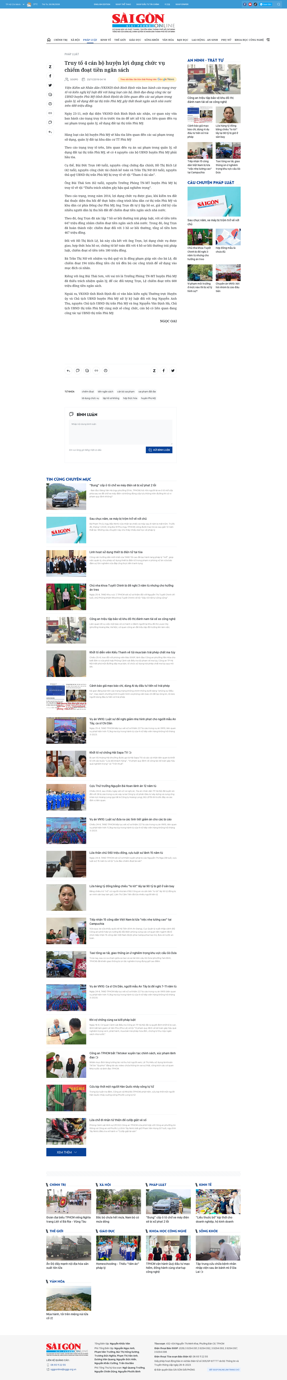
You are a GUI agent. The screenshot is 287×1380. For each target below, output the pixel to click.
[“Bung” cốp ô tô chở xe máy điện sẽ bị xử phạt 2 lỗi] (66, 496)
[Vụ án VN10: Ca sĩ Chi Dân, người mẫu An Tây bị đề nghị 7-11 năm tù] (66, 997)
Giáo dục (135, 39)
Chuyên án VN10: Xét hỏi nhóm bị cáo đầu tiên (227, 287)
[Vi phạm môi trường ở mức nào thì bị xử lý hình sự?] (200, 272)
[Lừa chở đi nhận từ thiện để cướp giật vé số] (66, 1131)
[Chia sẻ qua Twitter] (50, 85)
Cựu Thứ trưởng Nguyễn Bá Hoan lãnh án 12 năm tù (123, 786)
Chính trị (60, 39)
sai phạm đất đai (147, 391)
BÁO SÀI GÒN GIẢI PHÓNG (143, 23)
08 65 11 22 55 (58, 1364)
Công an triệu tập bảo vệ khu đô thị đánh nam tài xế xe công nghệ (133, 619)
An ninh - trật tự (205, 60)
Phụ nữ (226, 39)
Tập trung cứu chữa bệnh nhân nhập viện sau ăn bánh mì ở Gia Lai (216, 1268)
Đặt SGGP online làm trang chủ (224, 1370)
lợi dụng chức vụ (90, 398)
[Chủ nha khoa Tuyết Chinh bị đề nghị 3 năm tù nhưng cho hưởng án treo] (66, 597)
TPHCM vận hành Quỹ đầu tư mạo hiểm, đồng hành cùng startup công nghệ (168, 1268)
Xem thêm (267, 40)
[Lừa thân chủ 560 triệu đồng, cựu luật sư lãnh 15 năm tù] (66, 864)
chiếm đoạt (88, 391)
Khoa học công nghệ (249, 39)
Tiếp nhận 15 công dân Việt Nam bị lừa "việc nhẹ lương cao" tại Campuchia (130, 921)
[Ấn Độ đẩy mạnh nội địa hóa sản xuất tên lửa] (68, 1248)
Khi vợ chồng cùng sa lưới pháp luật (113, 1019)
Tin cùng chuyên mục (68, 479)
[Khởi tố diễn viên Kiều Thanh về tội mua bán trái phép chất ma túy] (66, 663)
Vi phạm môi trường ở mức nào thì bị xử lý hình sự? (200, 287)
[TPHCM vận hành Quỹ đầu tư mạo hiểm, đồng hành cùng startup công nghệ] (168, 1248)
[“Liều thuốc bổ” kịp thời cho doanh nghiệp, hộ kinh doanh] (218, 1201)
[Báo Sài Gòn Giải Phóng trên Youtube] (250, 4)
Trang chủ (48, 40)
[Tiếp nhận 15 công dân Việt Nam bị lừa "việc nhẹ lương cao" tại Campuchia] (66, 931)
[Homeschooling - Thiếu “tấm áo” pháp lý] (118, 1248)
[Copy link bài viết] (50, 113)
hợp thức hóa (130, 398)
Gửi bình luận (161, 449)
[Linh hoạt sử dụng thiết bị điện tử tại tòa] (66, 563)
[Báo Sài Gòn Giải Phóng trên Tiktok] (255, 4)
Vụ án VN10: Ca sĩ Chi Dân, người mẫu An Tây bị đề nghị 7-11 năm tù (133, 986)
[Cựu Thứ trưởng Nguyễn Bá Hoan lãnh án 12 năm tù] (66, 797)
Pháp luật (90, 39)
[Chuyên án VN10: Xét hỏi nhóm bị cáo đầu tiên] (228, 272)
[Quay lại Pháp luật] (50, 132)
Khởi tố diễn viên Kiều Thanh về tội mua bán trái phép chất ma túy (132, 652)
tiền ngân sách (105, 391)
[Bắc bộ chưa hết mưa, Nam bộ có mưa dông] (118, 1201)
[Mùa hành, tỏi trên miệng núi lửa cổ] (68, 1298)
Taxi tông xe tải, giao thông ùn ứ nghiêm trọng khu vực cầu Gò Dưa (133, 953)
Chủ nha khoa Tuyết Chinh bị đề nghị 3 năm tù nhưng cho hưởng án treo (131, 587)
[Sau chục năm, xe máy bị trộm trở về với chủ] (66, 530)
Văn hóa (168, 39)
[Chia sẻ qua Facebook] (50, 76)
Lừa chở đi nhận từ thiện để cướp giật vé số (118, 1120)
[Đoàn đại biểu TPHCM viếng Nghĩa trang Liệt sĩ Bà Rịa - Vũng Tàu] (68, 1201)
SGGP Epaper (182, 4)
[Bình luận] (50, 122)
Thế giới (120, 39)
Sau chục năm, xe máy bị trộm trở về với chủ (118, 518)
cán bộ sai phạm (126, 391)
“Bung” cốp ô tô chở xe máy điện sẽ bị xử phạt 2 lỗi (123, 485)
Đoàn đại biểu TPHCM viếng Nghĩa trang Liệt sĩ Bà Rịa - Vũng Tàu (68, 1219)
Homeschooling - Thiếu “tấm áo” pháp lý (117, 1265)
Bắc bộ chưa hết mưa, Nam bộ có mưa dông (117, 1219)
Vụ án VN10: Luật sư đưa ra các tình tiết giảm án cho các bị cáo (131, 819)
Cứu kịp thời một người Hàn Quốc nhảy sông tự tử (122, 1086)
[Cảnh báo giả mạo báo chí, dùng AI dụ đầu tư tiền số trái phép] (66, 697)
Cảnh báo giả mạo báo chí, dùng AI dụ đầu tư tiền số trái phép (130, 685)
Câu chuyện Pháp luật (211, 182)
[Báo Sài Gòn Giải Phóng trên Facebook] (244, 4)
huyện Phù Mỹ (148, 398)
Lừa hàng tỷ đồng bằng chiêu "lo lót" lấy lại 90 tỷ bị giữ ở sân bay (132, 886)
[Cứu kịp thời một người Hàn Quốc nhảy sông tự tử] (66, 1098)
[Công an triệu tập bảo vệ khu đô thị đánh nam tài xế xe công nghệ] (66, 630)
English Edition (102, 4)
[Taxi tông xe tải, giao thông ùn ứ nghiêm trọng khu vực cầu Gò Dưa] (66, 964)
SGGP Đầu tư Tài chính (147, 4)
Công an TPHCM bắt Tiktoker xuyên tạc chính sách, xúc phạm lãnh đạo (133, 1055)
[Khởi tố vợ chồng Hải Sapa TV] (66, 764)
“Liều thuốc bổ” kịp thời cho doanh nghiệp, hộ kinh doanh (215, 1219)
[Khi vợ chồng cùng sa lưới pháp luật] (66, 1031)
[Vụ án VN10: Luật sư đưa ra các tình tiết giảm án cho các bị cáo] (66, 830)
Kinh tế (105, 39)
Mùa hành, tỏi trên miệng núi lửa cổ (67, 1316)
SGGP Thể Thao (123, 4)
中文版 (167, 4)
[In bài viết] (50, 104)
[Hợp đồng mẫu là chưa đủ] (228, 237)
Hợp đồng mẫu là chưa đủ (226, 249)
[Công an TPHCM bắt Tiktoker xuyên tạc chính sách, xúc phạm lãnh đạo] (66, 1064)
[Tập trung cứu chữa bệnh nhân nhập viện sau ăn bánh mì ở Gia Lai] (218, 1248)
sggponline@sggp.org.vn (63, 1369)
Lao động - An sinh (205, 39)
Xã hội (75, 39)
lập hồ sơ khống (111, 398)
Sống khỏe (151, 39)
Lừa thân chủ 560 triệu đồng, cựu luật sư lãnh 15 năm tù (126, 852)
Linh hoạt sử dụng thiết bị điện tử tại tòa (116, 552)
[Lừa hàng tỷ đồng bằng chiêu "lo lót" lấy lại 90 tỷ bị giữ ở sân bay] (66, 897)
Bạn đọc (182, 39)
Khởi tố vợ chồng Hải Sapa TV (109, 752)
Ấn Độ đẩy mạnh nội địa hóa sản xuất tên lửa (67, 1265)
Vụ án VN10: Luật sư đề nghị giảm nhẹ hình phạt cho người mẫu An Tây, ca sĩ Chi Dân (133, 721)
